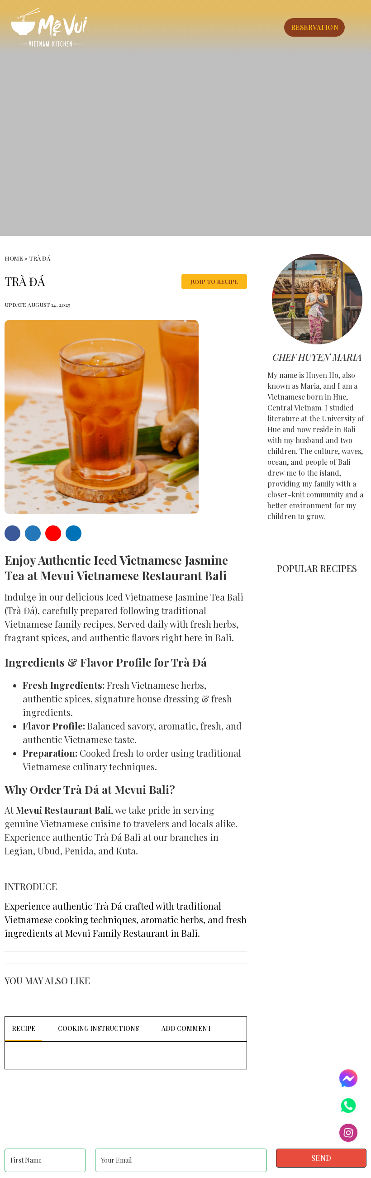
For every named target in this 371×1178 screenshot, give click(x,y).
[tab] (23, 1029)
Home (14, 258)
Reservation (314, 27)
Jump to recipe (214, 281)
